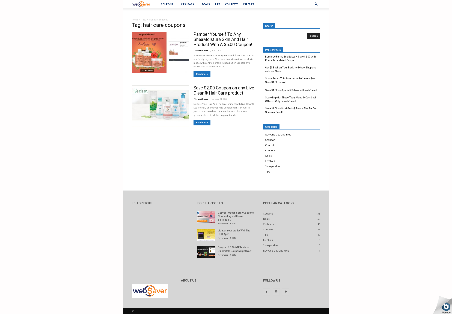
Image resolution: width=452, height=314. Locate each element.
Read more (202, 74)
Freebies (248, 4)
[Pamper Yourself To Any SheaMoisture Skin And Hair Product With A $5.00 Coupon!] (160, 52)
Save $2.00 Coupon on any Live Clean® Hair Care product (224, 90)
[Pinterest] (285, 291)
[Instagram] (276, 291)
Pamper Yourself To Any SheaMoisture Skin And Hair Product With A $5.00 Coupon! (223, 39)
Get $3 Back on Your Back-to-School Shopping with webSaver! (290, 69)
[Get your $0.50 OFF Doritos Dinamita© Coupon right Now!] (206, 252)
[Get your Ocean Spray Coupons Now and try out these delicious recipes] (206, 217)
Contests (231, 4)
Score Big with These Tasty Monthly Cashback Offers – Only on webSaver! (290, 99)
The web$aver (201, 50)
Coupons (167, 4)
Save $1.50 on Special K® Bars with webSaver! (291, 90)
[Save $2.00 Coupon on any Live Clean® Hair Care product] (160, 106)
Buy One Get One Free (278, 134)
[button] (316, 4)
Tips (217, 4)
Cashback (187, 4)
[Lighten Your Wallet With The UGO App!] (206, 235)
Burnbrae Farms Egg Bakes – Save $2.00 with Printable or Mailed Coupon (290, 58)
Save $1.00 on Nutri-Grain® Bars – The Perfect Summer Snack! (291, 110)
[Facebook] (266, 291)
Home (135, 19)
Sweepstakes (272, 166)
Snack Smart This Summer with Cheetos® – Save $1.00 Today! (290, 80)
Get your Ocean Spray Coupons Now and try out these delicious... (236, 216)
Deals (206, 4)
